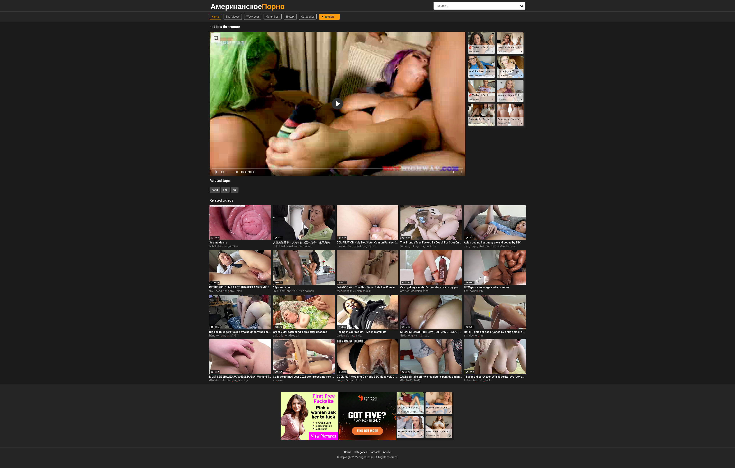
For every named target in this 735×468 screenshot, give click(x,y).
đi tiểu (359, 335)
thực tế (367, 290)
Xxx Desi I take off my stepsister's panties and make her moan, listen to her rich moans (431, 376)
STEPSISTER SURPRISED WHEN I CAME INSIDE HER (431, 331)
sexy (281, 380)
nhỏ (289, 290)
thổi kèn (307, 246)
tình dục (469, 335)
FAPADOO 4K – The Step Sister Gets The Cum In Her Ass (368, 287)
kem (416, 335)
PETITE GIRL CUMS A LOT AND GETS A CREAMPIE (239, 287)
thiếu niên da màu (303, 290)
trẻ (434, 246)
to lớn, (480, 380)
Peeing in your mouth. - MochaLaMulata (361, 331)
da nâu (474, 290)
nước (345, 380)
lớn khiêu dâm (293, 335)
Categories (307, 16)
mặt (224, 335)
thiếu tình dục (487, 246)
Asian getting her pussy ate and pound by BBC (492, 242)
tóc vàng (405, 246)
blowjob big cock (421, 246)
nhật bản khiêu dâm (285, 246)
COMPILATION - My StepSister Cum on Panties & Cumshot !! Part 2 (368, 242)
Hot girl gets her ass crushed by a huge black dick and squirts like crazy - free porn (495, 331)
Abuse (387, 452)
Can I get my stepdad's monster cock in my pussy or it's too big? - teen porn (431, 287)
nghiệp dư (370, 246)
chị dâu (425, 335)
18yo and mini (282, 287)
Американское (221, 6)
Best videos (233, 16)
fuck (488, 380)
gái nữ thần (356, 380)
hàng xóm (215, 335)
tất (481, 335)
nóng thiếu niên (352, 290)
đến (402, 380)
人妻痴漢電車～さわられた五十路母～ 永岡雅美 (301, 242)
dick (275, 335)
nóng (215, 189)
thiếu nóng (215, 290)
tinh (211, 246)
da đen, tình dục (506, 246)
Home (215, 16)
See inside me (218, 242)
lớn (300, 246)
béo (225, 189)
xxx (275, 380)
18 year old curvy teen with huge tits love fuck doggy (495, 376)
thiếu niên (221, 246)
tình (339, 380)
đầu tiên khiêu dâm (220, 380)
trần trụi (243, 380)
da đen (341, 335)
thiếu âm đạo (344, 246)
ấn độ (409, 380)
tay (235, 380)
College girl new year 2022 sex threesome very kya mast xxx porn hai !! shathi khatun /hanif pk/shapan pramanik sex (304, 376)
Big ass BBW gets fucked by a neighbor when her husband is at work (240, 331)
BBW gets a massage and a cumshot (487, 287)
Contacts (375, 452)
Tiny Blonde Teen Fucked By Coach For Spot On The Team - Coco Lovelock (431, 242)
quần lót (358, 246)
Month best (272, 16)
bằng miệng (471, 246)
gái (234, 189)
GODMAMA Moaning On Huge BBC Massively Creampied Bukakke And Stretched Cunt (368, 376)
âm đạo (404, 290)
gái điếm (233, 246)
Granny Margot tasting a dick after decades (300, 331)
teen (339, 290)
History (290, 16)
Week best (252, 16)
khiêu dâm (279, 290)
